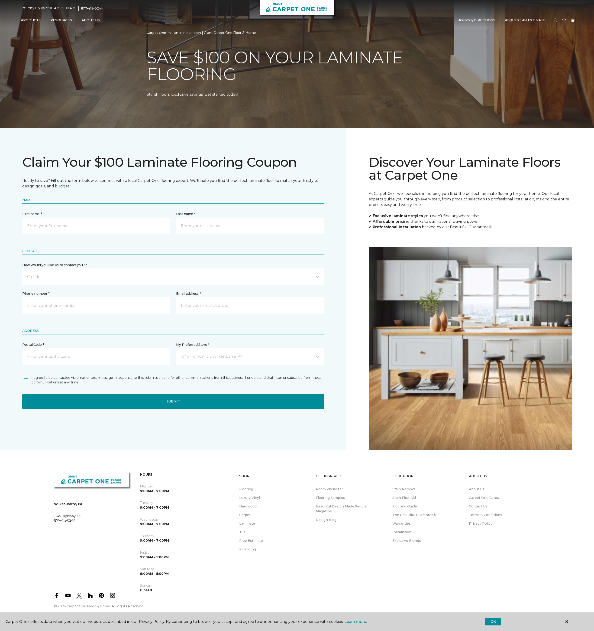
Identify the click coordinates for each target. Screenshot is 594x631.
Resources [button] (61, 20)
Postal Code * (33, 344)
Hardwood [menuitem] (248, 506)
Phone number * (35, 293)
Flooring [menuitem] (246, 489)
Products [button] (31, 20)
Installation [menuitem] (401, 532)
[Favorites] (564, 20)
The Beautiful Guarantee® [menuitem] (414, 515)
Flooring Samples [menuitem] (330, 498)
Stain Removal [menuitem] (404, 489)
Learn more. (355, 621)
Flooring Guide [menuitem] (404, 506)
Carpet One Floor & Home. (89, 606)
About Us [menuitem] (476, 489)
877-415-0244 (92, 8)
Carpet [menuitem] (245, 515)
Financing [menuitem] (247, 549)
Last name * (185, 214)
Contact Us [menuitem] (478, 506)
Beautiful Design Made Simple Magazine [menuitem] (341, 508)
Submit (173, 401)
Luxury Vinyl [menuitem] (249, 498)
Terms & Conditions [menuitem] (485, 515)
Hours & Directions (476, 20)
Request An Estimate (525, 20)
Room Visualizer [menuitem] (329, 489)
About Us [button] (91, 20)
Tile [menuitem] (242, 532)
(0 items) (573, 20)
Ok (493, 621)
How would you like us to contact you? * (54, 265)
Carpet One (156, 33)
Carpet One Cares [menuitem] (484, 498)
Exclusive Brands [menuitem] (406, 541)
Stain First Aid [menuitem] (404, 498)
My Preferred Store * (192, 344)
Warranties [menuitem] (401, 523)
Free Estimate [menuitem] (251, 541)
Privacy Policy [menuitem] (480, 523)
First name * (32, 214)
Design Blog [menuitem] (326, 520)
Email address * (188, 293)
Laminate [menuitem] (247, 523)
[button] (555, 20)
